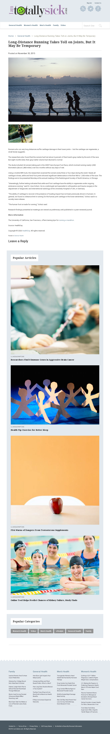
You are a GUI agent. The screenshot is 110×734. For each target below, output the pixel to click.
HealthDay (26, 231)
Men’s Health (45, 25)
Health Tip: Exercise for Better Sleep (29, 430)
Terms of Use (22, 726)
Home (11, 36)
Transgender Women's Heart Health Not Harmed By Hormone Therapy (67, 677)
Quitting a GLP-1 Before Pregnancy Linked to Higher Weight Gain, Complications (89, 677)
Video (63, 25)
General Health (15, 25)
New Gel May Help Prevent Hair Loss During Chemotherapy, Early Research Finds (66, 702)
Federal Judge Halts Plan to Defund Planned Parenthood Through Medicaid (17, 689)
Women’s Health (31, 25)
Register (89, 3)
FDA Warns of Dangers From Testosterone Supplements (39, 530)
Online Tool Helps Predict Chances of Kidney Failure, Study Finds (44, 600)
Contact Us (98, 3)
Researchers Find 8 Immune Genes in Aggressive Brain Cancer (42, 360)
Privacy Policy (34, 726)
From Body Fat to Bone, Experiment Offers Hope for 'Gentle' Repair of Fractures (89, 710)
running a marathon (66, 220)
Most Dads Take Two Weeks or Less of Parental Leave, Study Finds (18, 704)
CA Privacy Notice (46, 726)
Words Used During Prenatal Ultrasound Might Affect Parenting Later (17, 696)
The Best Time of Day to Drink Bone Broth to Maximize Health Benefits (42, 694)
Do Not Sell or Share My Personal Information (68, 726)
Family (56, 25)
